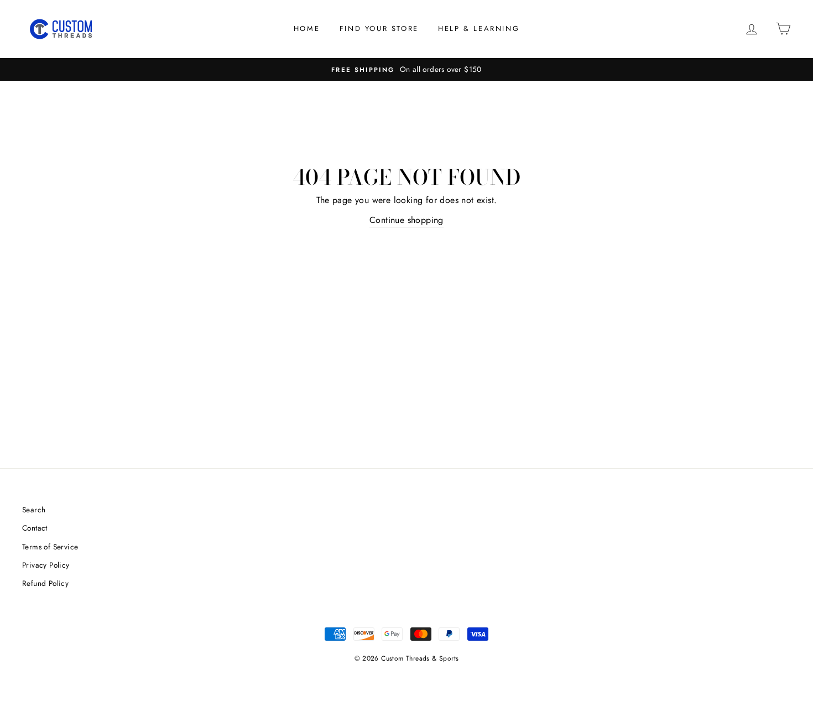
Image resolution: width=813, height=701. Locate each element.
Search (33, 509)
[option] (406, 70)
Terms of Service (50, 546)
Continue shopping (406, 220)
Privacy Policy (46, 564)
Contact (35, 527)
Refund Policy (45, 583)
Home (307, 28)
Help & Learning (478, 28)
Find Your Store (379, 28)
